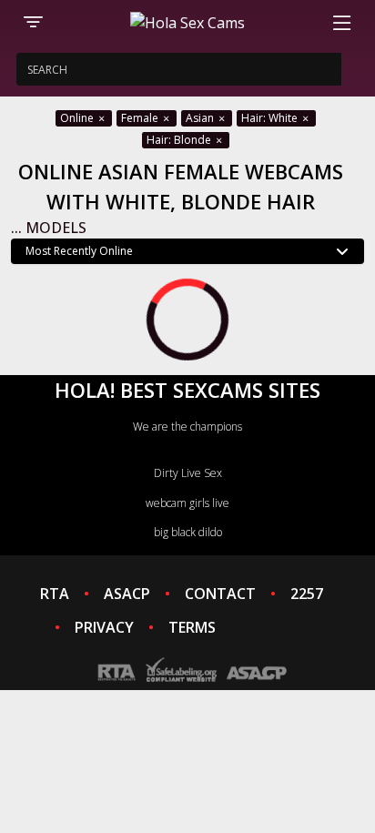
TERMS (192, 627)
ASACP (127, 594)
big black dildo (188, 532)
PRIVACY (104, 627)
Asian (201, 118)
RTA (54, 594)
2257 (306, 594)
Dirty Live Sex (188, 473)
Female (141, 118)
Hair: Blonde (180, 139)
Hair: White (270, 118)
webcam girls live (187, 503)
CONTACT (220, 594)
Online (78, 118)
